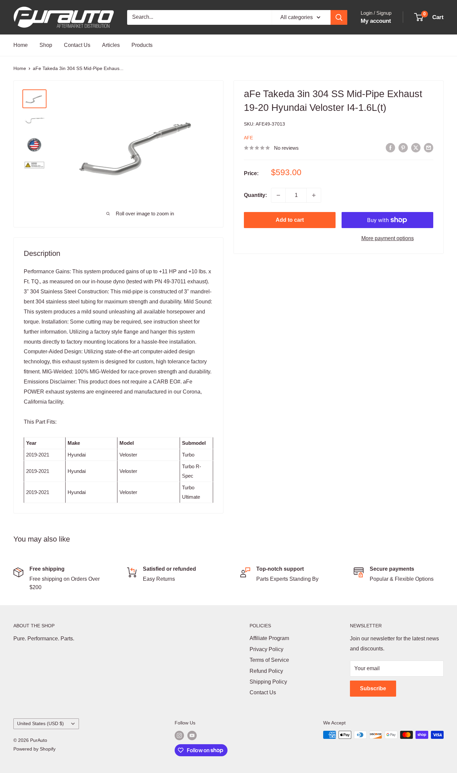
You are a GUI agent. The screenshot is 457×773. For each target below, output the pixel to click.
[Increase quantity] (314, 195)
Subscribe (373, 688)
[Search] (339, 17)
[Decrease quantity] (278, 195)
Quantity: (255, 195)
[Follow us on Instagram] (179, 735)
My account (376, 21)
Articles (111, 45)
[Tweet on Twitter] (416, 148)
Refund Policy (266, 671)
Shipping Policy (268, 682)
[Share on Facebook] (390, 148)
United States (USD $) (40, 723)
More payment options (387, 238)
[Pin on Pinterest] (403, 148)
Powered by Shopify (34, 749)
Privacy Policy (266, 649)
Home (20, 45)
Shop (45, 45)
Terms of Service (269, 660)
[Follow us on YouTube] (192, 735)
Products (142, 45)
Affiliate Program (269, 638)
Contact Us (77, 45)
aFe (248, 137)
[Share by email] (428, 148)
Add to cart (290, 220)
